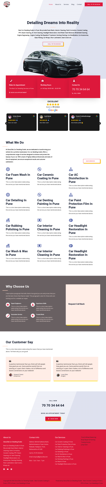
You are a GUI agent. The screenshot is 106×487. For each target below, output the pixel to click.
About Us (58, 4)
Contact (79, 4)
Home (51, 4)
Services (66, 4)
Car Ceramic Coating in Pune (48, 176)
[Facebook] (4, 469)
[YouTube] (7, 469)
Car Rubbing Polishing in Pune (17, 227)
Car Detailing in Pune (61, 452)
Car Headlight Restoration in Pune (78, 229)
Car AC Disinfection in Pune (78, 178)
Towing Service (85, 442)
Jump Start (84, 445)
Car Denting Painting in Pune (48, 202)
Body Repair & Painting (88, 440)
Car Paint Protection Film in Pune (81, 203)
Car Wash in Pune (60, 461)
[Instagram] (11, 469)
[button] (94, 4)
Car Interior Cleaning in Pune (48, 227)
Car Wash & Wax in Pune (62, 457)
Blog (72, 4)
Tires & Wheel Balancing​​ (88, 437)
